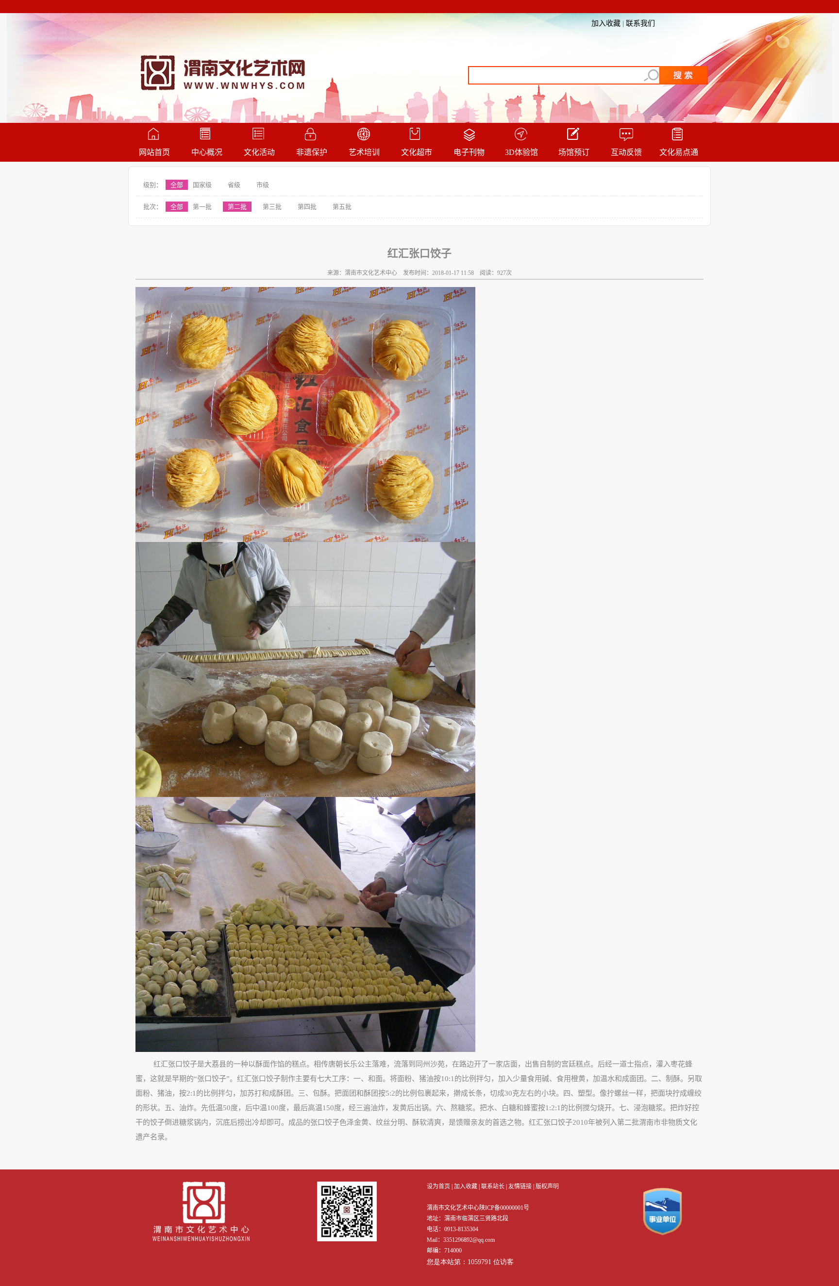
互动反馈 (626, 152)
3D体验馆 (521, 152)
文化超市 (416, 152)
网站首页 (154, 152)
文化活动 (259, 152)
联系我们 (640, 23)
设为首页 (438, 1186)
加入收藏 (606, 23)
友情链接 (520, 1186)
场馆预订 (573, 152)
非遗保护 (311, 152)
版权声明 (547, 1186)
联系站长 (492, 1186)
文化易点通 (678, 152)
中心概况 (206, 152)
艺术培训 (364, 152)
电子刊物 (469, 152)
